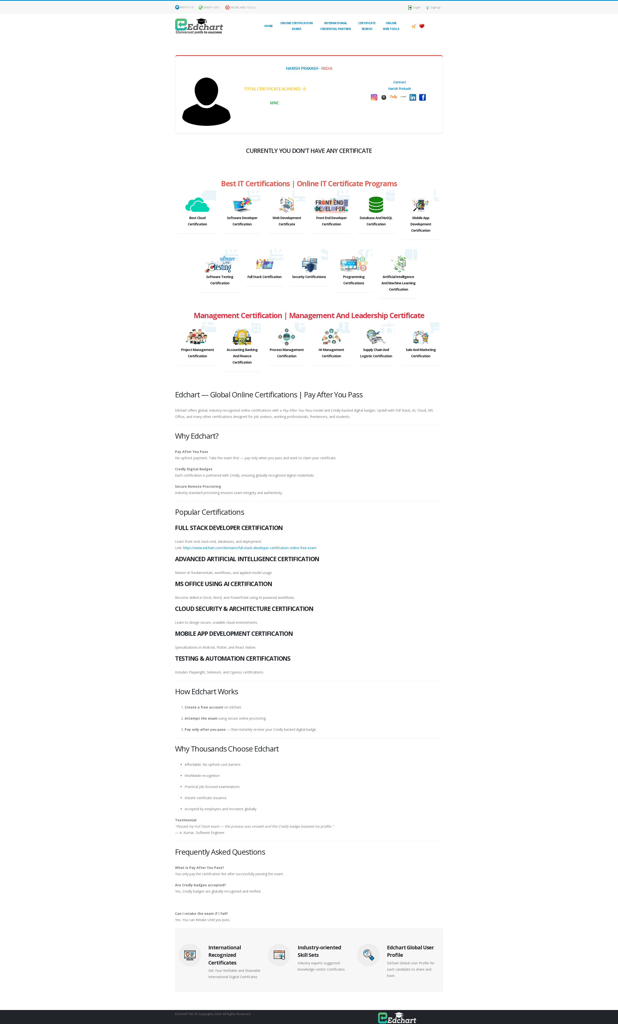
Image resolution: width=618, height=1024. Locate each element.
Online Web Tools (243, 7)
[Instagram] (423, 97)
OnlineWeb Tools (391, 26)
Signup (435, 7)
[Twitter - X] (375, 97)
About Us (187, 7)
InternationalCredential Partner (335, 26)
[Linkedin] (404, 97)
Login (416, 7)
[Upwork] (395, 96)
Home (268, 26)
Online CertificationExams (296, 26)
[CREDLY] (385, 96)
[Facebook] (414, 97)
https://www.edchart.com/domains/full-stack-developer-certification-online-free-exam (249, 547)
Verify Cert (211, 7)
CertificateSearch (367, 26)
